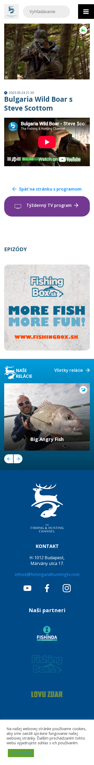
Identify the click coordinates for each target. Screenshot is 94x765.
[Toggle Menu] (86, 11)
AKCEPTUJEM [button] (21, 753)
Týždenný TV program (49, 205)
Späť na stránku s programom (50, 189)
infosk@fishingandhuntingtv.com (47, 574)
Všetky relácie (68, 370)
